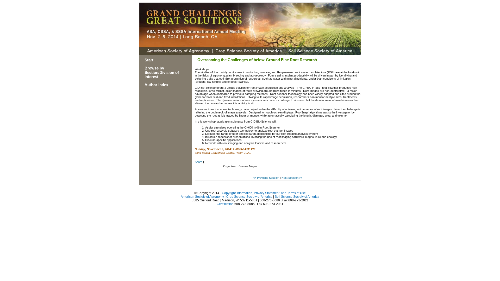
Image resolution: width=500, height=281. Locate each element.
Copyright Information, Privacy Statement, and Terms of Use (264, 193)
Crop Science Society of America (249, 197)
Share (198, 161)
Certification (225, 204)
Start (149, 60)
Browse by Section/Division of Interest (162, 72)
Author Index (156, 84)
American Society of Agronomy (202, 197)
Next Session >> (292, 177)
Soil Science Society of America (297, 197)
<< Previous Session (266, 177)
